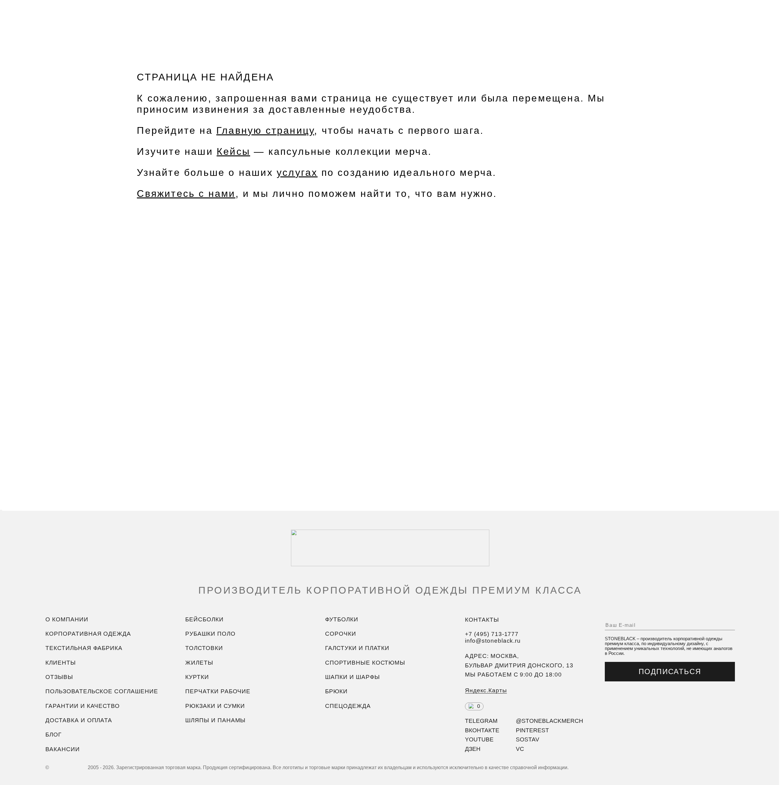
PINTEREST (532, 730)
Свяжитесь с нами (186, 193)
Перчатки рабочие (217, 691)
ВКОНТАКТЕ (482, 730)
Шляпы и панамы (215, 720)
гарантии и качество (82, 706)
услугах (297, 172)
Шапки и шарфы (352, 677)
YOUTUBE (479, 740)
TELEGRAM (481, 721)
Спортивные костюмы (365, 662)
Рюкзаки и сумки (215, 706)
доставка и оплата (78, 720)
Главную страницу (265, 130)
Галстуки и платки (357, 648)
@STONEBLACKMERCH (549, 721)
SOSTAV (527, 740)
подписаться (670, 672)
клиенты (60, 662)
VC (520, 749)
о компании (66, 619)
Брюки (336, 691)
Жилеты (199, 662)
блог (53, 735)
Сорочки (340, 633)
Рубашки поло (210, 633)
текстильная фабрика (83, 648)
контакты (482, 619)
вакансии (62, 749)
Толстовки (204, 648)
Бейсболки (204, 619)
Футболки (341, 619)
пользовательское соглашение (101, 691)
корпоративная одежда (88, 633)
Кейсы (233, 151)
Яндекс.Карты (486, 690)
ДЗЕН (472, 749)
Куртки (197, 677)
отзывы (59, 677)
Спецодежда (347, 706)
